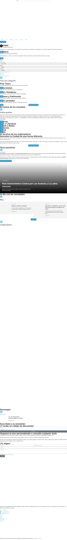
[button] (5, 181)
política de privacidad (9, 429)
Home (2, 39)
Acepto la (7, 429)
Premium (11, 39)
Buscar (1, 72)
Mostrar (2, 73)
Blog (26, 39)
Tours (6, 39)
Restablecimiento (6, 72)
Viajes (16, 39)
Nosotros (21, 39)
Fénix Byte (39, 538)
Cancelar (2, 74)
